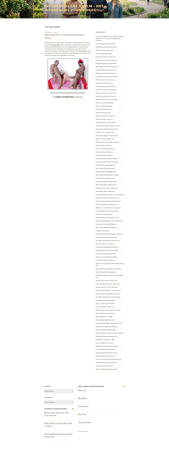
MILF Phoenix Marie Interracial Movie (106, 227)
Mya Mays (82, 398)
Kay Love (82, 414)
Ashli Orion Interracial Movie (104, 145)
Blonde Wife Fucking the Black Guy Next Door (108, 269)
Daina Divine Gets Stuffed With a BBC (106, 237)
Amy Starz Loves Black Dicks (104, 214)
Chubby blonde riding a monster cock (106, 86)
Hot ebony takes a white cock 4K (105, 132)
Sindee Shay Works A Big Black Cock (106, 171)
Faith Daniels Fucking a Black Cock (105, 320)
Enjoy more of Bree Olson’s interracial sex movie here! (67, 92)
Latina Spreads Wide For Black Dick (106, 349)
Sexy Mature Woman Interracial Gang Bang (108, 297)
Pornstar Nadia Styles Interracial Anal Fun (107, 211)
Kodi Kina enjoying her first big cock (106, 57)
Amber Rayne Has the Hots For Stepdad (107, 162)
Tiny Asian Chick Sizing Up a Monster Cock (108, 240)
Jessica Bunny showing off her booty (106, 96)
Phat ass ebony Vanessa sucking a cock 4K (108, 125)
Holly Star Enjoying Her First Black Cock (107, 204)
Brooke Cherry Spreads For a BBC (105, 339)
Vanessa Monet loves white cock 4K (106, 122)
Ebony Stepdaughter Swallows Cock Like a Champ (110, 194)
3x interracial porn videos (80, 431)
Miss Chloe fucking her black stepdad (106, 89)
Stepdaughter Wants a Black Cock (105, 191)
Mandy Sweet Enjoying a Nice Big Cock (107, 326)
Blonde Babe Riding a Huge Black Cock (107, 336)
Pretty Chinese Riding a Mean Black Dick (107, 247)
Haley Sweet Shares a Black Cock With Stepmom (110, 333)
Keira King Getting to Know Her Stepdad (107, 250)
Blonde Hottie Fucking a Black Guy (105, 313)
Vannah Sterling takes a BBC (104, 53)
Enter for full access (68, 97)
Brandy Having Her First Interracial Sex (106, 353)
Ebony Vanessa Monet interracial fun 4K (107, 129)
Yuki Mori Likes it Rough (102, 230)
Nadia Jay (82, 390)
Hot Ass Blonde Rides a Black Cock (105, 356)
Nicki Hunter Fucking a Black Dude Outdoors (108, 201)
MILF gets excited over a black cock (106, 93)
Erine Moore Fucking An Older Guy (105, 165)
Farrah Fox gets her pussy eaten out (105, 80)
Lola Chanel (83, 406)
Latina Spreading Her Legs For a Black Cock (108, 284)
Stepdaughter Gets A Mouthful (104, 155)
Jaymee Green (84, 422)
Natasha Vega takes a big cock (104, 83)
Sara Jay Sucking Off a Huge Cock (105, 148)
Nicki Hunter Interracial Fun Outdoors (106, 253)
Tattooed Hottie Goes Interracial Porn (106, 362)
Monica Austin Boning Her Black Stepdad (107, 175)
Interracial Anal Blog (86, 431)
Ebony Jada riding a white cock (104, 119)
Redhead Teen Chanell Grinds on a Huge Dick (108, 207)
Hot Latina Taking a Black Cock (104, 366)
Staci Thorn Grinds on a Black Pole (105, 244)
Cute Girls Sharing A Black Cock (105, 152)
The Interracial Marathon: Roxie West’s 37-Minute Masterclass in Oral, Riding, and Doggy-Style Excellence (109, 38)
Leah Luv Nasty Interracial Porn (104, 343)
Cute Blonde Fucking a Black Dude (105, 300)
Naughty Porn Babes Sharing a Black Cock (108, 198)
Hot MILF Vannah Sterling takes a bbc (106, 47)
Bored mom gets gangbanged (104, 106)
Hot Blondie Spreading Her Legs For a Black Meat (109, 221)
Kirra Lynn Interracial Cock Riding (105, 303)
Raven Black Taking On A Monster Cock (107, 135)
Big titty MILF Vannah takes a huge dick (107, 66)
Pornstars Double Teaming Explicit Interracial (108, 359)
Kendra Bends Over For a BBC (104, 316)
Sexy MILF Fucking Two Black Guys (106, 260)
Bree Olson (56, 45)
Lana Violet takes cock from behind (106, 43)
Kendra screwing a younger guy (104, 50)
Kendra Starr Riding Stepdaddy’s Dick (106, 181)
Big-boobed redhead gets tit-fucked (106, 73)
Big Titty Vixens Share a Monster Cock (106, 280)
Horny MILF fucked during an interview (106, 76)
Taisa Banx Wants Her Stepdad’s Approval (107, 142)
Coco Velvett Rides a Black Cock (105, 307)
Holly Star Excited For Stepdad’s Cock (106, 184)
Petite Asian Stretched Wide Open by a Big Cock (109, 234)
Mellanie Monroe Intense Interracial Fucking (108, 310)
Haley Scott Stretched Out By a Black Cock (108, 293)
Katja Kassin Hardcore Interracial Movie (107, 346)
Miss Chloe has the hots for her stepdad (107, 99)
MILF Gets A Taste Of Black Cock (105, 139)
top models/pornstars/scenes (55, 408)
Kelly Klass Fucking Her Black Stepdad (106, 257)
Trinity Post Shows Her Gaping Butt (105, 272)
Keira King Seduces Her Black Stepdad (106, 158)
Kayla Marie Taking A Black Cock (105, 178)
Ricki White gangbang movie (104, 109)
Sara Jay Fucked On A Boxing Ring (105, 168)
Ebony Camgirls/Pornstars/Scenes (91, 386)
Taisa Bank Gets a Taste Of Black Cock (107, 188)
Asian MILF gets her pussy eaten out (106, 70)
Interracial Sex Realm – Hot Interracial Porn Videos (74, 8)
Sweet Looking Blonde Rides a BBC (106, 330)
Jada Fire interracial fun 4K (103, 112)
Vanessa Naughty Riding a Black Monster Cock (109, 323)
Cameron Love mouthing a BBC (105, 103)
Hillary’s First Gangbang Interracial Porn (107, 369)
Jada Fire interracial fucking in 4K (105, 116)
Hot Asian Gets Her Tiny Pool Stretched (107, 287)
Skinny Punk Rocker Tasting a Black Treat (107, 217)
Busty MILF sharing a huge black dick (106, 63)
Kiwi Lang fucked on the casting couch (106, 60)
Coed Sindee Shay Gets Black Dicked (106, 224)
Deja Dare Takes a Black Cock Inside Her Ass (108, 290)
